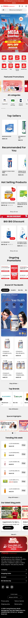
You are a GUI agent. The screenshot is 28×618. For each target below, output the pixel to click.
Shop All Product (13, 497)
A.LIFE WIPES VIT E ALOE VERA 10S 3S (14, 480)
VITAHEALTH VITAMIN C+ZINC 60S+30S (7, 374)
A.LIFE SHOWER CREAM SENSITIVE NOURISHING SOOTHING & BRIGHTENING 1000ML (14, 461)
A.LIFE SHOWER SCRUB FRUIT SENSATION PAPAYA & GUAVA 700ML (14, 489)
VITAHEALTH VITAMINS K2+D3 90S (7, 352)
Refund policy (18, 604)
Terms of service (19, 601)
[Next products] (23, 131)
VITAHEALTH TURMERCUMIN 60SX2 (20, 374)
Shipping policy (5, 604)
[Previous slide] (2, 86)
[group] (5, 101)
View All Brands (13, 409)
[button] (1, 6)
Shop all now (14, 211)
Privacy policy (5, 601)
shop (23, 445)
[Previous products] (4, 131)
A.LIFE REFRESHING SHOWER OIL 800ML (14, 452)
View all (13, 534)
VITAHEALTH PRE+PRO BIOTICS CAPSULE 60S (20, 352)
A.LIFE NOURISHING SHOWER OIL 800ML (14, 443)
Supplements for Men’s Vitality (11, 522)
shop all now (13, 383)
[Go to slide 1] (12, 433)
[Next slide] (26, 86)
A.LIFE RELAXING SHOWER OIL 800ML (14, 471)
